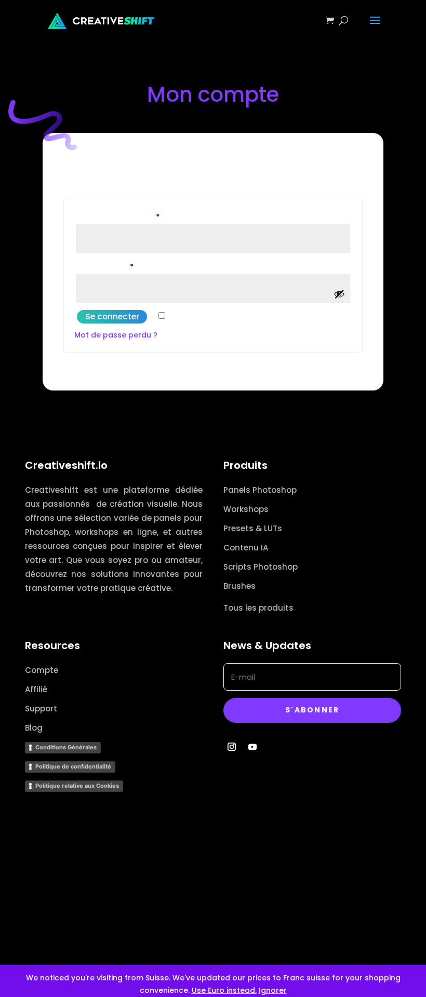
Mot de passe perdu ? (115, 335)
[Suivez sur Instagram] (231, 746)
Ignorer (273, 990)
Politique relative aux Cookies (77, 785)
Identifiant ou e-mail (139, 216)
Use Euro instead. (224, 990)
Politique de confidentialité (73, 766)
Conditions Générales (66, 747)
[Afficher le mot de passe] (339, 294)
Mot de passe (126, 266)
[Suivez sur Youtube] (252, 746)
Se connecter (112, 316)
